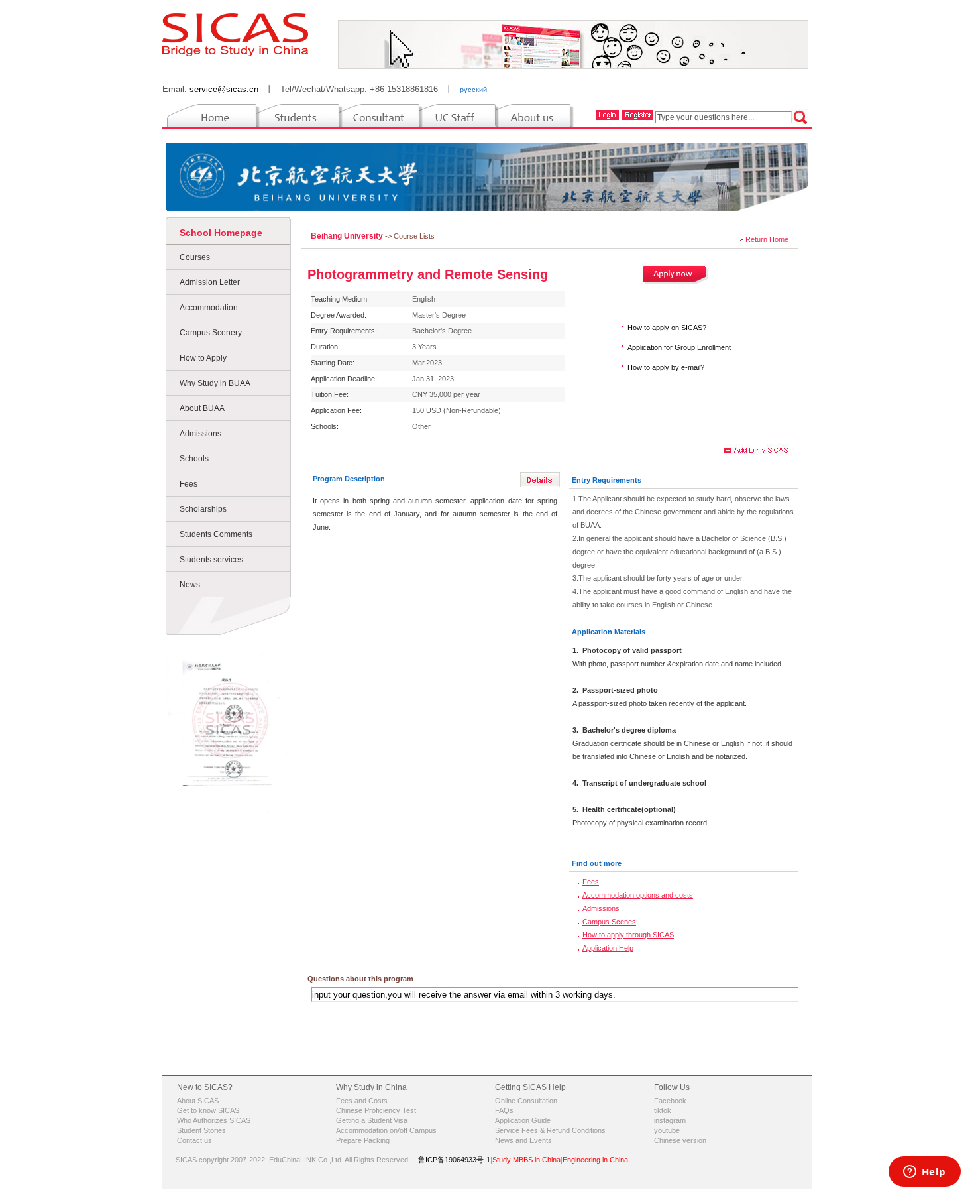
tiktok (662, 1110)
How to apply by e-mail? (665, 367)
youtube (667, 1130)
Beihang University (348, 236)
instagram (670, 1120)
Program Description (349, 479)
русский (473, 89)
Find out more (597, 863)
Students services (211, 559)
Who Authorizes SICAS (213, 1120)
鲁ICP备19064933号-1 (454, 1160)
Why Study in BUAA (215, 383)
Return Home (766, 239)
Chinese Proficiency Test (376, 1110)
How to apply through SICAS (628, 935)
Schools (194, 458)
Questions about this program (360, 979)
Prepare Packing (363, 1140)
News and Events (523, 1140)
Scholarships (203, 509)
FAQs (504, 1110)
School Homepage (221, 232)
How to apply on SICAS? (666, 327)
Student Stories (201, 1130)
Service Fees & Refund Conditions (550, 1130)
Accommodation (209, 307)
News (190, 584)
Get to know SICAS (208, 1110)
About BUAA (202, 408)
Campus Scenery (211, 332)
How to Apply (203, 358)
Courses (195, 257)
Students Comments (216, 534)
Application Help (607, 948)
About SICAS (198, 1101)
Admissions (200, 433)
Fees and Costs (362, 1101)
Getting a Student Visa (371, 1120)
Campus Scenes (609, 922)
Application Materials (608, 632)
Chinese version (680, 1140)
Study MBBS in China (526, 1160)
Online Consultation (526, 1101)
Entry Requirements (606, 480)
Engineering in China (595, 1160)
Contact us (194, 1140)
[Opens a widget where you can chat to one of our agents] (924, 1172)
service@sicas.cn (223, 89)
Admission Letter (210, 282)
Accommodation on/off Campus (386, 1130)
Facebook (670, 1101)
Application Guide (523, 1120)
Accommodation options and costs (637, 895)
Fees (188, 484)
